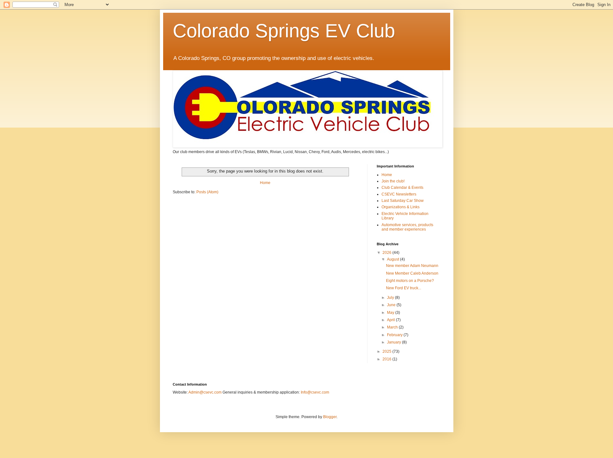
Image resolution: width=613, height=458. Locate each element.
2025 (387, 351)
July (391, 297)
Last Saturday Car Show (403, 200)
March (393, 327)
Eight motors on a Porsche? (410, 280)
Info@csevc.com (315, 392)
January (394, 342)
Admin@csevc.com (205, 392)
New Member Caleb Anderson (412, 273)
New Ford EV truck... (403, 288)
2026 (387, 252)
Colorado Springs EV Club (284, 30)
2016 (387, 359)
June (392, 305)
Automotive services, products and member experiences (407, 227)
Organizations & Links (401, 207)
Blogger (330, 417)
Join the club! (393, 181)
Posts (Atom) (207, 192)
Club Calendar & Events (402, 187)
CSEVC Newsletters (399, 194)
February (395, 335)
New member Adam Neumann (412, 265)
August (393, 259)
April (391, 320)
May (391, 312)
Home (265, 183)
